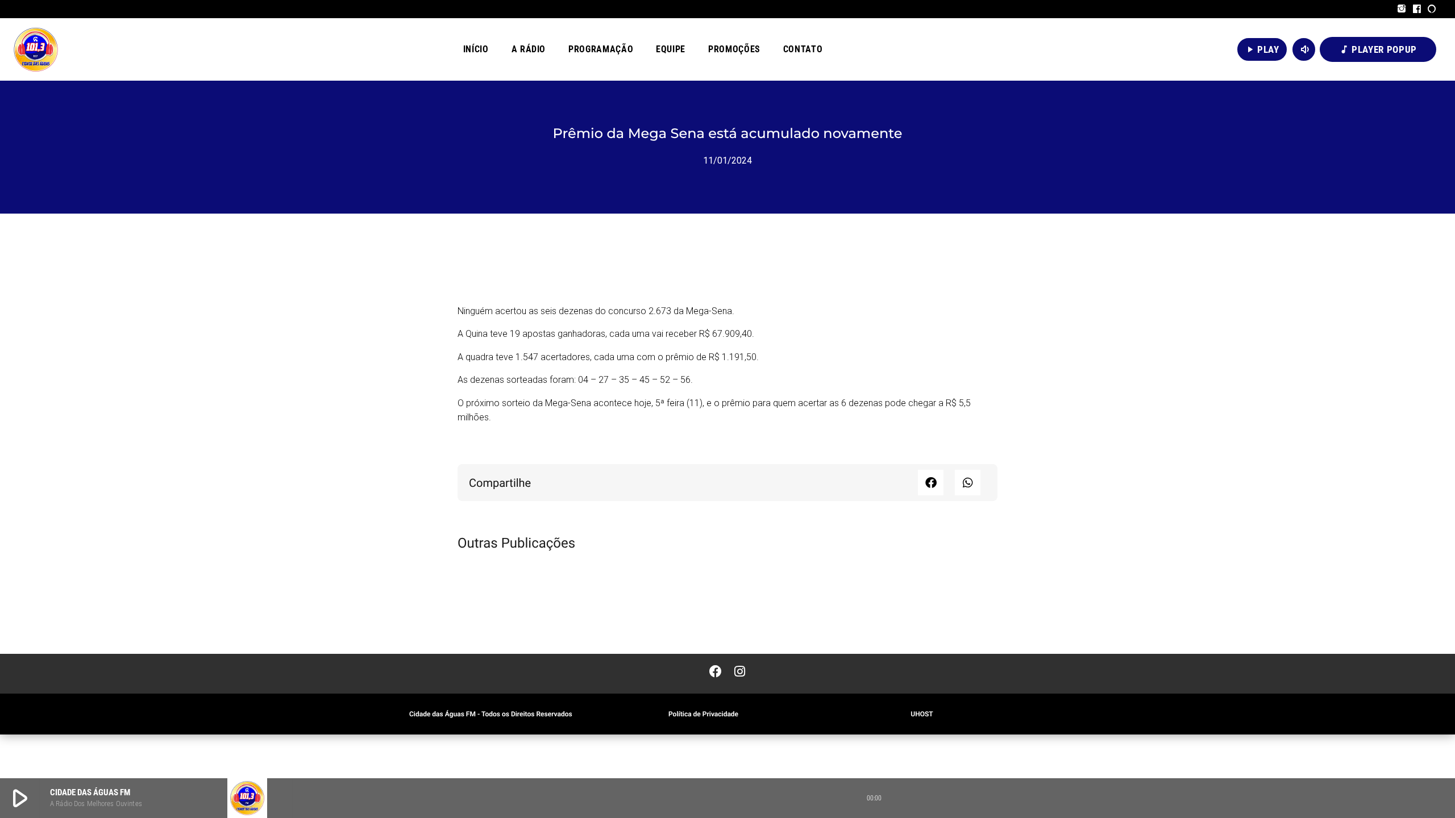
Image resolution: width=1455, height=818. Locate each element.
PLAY (1262, 49)
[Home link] (36, 49)
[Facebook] (1417, 9)
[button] (930, 482)
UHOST (922, 714)
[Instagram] (1402, 9)
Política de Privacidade (703, 714)
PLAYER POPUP (1378, 49)
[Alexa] (1432, 9)
